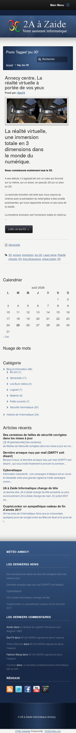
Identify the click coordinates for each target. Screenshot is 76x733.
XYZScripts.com (53, 731)
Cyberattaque (12, 470)
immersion (28, 255)
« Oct (6, 336)
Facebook (27, 689)
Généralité (14, 244)
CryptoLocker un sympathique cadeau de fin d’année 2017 (34, 508)
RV (20, 259)
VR (59, 259)
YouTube (36, 689)
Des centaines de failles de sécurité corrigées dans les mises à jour (35, 436)
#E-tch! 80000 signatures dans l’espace (42, 637)
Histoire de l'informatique (20, 414)
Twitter (18, 689)
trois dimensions (32, 259)
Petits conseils (18, 401)
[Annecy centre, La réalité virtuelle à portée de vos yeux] (37, 111)
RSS (9, 689)
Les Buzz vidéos (19, 383)
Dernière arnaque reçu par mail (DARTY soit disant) (33, 454)
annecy (17, 255)
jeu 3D (38, 255)
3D (10, 255)
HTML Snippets (22, 731)
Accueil (9, 64)
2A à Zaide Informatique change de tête (30, 488)
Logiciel (14, 389)
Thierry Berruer (14, 644)
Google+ (45, 689)
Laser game (50, 255)
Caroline (11, 665)
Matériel (14, 395)
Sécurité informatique (21, 407)
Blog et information (16, 369)
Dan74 (21, 93)
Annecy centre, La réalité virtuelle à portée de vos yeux (24, 82)
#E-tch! (14, 372)
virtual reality (49, 259)
